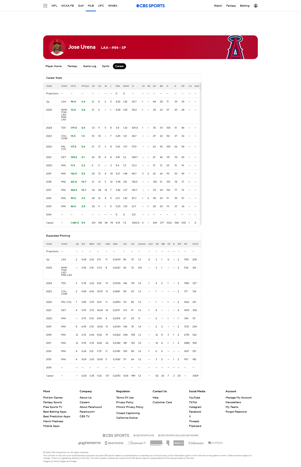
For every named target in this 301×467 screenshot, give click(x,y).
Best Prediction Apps (56, 416)
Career (119, 66)
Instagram (195, 407)
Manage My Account (239, 397)
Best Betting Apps (54, 412)
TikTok (193, 402)
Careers (85, 402)
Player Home (53, 66)
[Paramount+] (137, 442)
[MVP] (178, 441)
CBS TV (85, 416)
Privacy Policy (124, 402)
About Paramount (91, 407)
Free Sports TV (52, 407)
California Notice (127, 418)
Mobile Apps (51, 426)
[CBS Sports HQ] (143, 435)
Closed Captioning (128, 413)
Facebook (195, 412)
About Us (85, 397)
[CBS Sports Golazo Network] (178, 435)
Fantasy (72, 66)
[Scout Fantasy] (196, 443)
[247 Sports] (89, 442)
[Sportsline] (114, 442)
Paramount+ (87, 412)
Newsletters (233, 402)
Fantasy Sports (52, 402)
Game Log (89, 66)
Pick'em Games (53, 397)
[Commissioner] (159, 441)
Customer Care (162, 402)
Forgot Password (236, 412)
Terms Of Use (125, 397)
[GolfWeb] (215, 443)
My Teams (232, 407)
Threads (194, 421)
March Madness (53, 421)
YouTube (194, 397)
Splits (105, 66)
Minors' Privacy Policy (129, 407)
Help (156, 397)
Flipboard (195, 426)
